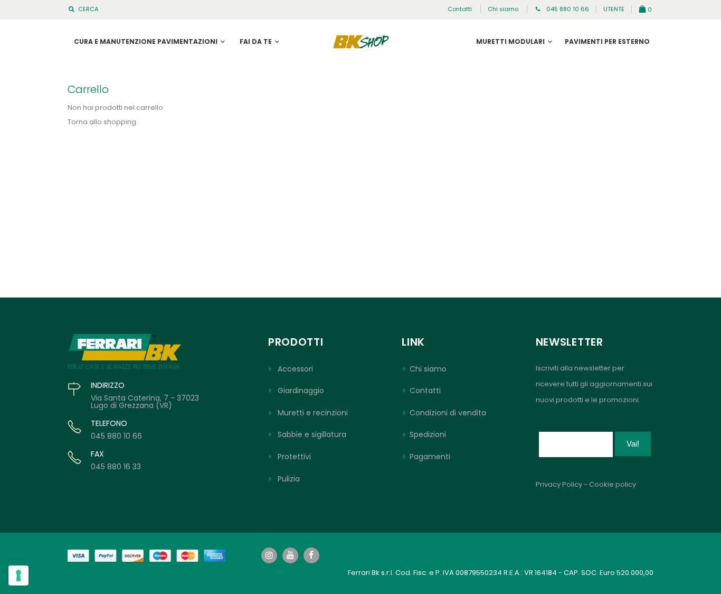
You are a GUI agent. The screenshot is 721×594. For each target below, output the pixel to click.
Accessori (295, 369)
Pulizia (289, 479)
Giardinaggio (301, 390)
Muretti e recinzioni (313, 412)
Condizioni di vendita (448, 412)
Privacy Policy (559, 484)
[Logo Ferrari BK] (361, 41)
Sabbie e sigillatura (312, 434)
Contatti (460, 9)
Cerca (88, 9)
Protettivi (294, 456)
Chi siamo (503, 9)
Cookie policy (612, 484)
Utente (613, 9)
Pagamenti (430, 456)
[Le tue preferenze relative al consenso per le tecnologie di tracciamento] (18, 575)
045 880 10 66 (567, 9)
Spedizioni (428, 434)
